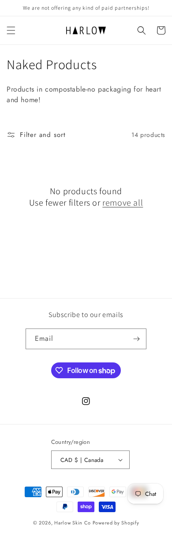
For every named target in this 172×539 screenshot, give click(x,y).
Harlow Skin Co (72, 522)
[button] (11, 30)
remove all (122, 202)
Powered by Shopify (116, 522)
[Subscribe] (136, 339)
